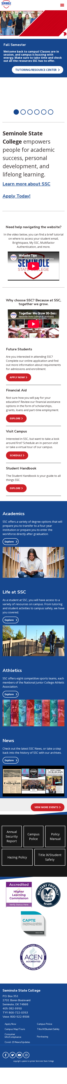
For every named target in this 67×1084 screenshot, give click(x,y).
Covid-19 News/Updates (17, 1042)
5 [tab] (43, 112)
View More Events (46, 807)
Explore (15, 418)
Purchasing (42, 1036)
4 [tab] (37, 112)
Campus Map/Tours (15, 1029)
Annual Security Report (12, 836)
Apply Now (10, 1024)
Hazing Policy (17, 857)
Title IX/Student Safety (50, 857)
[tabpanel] (33, 57)
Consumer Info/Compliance (13, 1036)
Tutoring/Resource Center (36, 70)
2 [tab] (23, 112)
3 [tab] (30, 112)
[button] (11, 541)
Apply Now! (17, 377)
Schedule (16, 455)
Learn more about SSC (26, 184)
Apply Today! (16, 196)
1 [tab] (16, 112)
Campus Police (33, 836)
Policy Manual (55, 836)
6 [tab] (50, 112)
